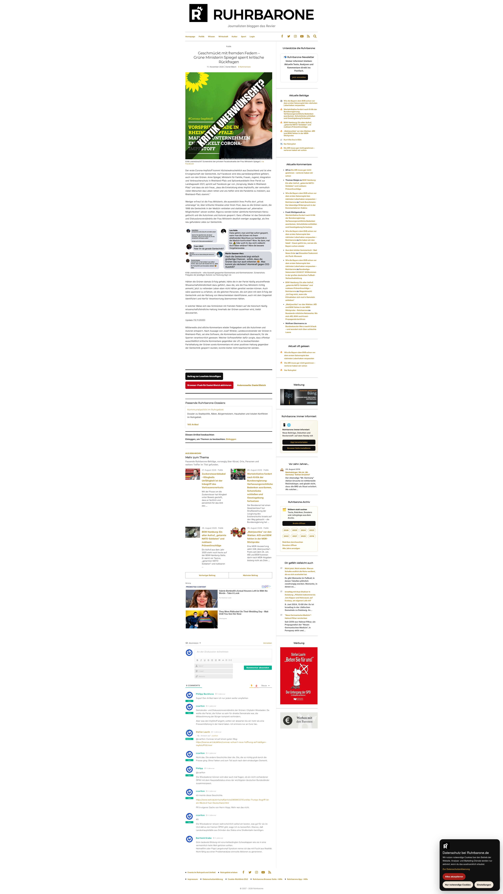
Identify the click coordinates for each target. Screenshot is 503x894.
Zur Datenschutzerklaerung (456, 869)
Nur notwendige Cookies (458, 884)
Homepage (190, 36)
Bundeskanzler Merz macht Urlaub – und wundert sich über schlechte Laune (300, 329)
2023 (311, 530)
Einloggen (231, 439)
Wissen (211, 36)
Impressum (193, 879)
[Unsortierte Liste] (216, 660)
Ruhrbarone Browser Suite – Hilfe (267, 879)
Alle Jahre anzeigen (291, 548)
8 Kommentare (244, 67)
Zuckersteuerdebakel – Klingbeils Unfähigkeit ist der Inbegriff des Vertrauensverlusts (214, 481)
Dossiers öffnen (289, 545)
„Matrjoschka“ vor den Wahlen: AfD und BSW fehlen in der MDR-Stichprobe (299, 133)
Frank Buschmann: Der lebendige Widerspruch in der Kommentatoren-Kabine (300, 205)
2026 (286, 530)
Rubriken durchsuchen (292, 542)
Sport (243, 36)
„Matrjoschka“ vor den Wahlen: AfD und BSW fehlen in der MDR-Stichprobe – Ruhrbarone (301, 307)
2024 (303, 530)
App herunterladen (299, 442)
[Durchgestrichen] (208, 660)
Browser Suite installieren (299, 448)
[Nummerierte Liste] (212, 660)
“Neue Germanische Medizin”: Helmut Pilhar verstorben (298, 616)
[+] (230, 660)
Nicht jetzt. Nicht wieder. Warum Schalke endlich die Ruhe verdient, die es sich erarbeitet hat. (300, 571)
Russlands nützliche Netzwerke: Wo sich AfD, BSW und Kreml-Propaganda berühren (301, 316)
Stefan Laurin (203, 732)
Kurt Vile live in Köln (293, 140)
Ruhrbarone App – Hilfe (297, 879)
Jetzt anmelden (299, 77)
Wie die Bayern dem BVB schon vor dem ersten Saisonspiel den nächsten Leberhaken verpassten (300, 103)
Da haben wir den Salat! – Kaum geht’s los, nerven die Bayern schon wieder (301, 243)
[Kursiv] (201, 660)
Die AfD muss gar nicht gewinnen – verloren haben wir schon (299, 149)
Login (252, 36)
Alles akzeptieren (454, 876)
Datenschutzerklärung (213, 879)
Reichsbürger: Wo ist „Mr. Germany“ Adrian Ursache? (297, 473)
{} (226, 660)
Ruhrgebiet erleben (228, 872)
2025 (294, 530)
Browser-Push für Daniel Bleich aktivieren (209, 385)
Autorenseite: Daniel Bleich (251, 385)
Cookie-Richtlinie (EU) (238, 879)
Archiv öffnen (299, 523)
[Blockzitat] (219, 660)
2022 (286, 536)
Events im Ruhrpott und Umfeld (201, 872)
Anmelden (267, 643)
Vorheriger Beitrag (207, 575)
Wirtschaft (223, 36)
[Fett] (197, 660)
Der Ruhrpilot (290, 144)
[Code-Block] (223, 660)
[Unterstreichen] (205, 660)
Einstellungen (484, 884)
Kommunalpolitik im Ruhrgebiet (205, 409)
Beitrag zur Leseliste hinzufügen (204, 376)
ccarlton (215, 736)
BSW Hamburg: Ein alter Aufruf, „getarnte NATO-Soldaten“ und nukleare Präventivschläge (214, 539)
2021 (294, 536)
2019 (311, 536)
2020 (303, 536)
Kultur (234, 36)
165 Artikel (192, 424)
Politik (201, 36)
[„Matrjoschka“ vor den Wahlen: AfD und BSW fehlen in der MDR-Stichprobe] (238, 532)
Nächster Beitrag (250, 575)
